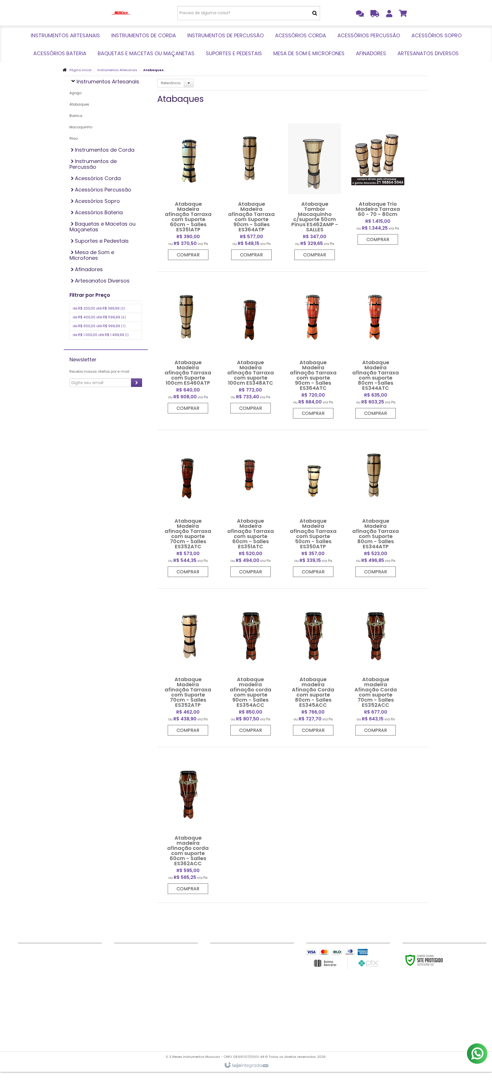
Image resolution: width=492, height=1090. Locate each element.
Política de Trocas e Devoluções (51, 973)
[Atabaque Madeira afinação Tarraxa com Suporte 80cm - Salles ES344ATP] (376, 506)
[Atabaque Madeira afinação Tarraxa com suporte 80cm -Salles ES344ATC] (376, 348)
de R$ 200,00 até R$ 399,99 (99, 308)
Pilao (73, 138)
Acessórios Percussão (137, 981)
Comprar (188, 255)
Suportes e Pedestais (135, 1009)
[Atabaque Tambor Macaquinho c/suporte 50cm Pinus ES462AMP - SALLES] (314, 189)
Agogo (75, 92)
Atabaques (79, 104)
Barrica (75, 115)
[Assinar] (136, 382)
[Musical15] (121, 13)
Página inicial (80, 70)
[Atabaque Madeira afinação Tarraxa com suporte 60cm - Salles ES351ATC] (251, 506)
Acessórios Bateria (133, 995)
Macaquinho (80, 127)
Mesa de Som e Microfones (142, 1016)
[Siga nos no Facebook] (217, 953)
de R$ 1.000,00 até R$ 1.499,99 (101, 334)
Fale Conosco (32, 952)
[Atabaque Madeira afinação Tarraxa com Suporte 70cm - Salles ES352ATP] (188, 665)
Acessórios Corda (133, 973)
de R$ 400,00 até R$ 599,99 (99, 317)
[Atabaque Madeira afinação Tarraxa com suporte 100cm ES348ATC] (251, 345)
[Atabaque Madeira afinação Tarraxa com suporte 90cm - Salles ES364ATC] (313, 348)
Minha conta (31, 959)
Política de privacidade (42, 966)
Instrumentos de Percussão (143, 966)
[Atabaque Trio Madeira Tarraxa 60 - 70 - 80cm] (377, 181)
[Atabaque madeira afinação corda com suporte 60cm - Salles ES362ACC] (188, 823)
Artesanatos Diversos (136, 1030)
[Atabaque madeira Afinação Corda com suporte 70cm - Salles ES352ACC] (376, 665)
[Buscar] (314, 13)
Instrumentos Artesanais (117, 70)
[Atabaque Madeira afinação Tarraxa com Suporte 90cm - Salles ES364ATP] (251, 189)
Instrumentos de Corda (138, 959)
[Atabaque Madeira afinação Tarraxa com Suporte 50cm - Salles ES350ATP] (313, 506)
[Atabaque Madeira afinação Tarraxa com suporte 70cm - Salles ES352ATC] (188, 506)
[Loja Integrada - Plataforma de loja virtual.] (246, 1065)
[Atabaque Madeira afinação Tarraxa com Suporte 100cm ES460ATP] (188, 345)
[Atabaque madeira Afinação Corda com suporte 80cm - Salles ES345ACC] (313, 665)
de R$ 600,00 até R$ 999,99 (99, 326)
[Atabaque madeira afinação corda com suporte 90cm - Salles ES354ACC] (251, 665)
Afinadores (125, 1023)
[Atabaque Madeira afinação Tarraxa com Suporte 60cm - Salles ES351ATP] (188, 189)
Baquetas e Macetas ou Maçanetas (151, 1002)
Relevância (171, 83)
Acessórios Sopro (132, 988)
